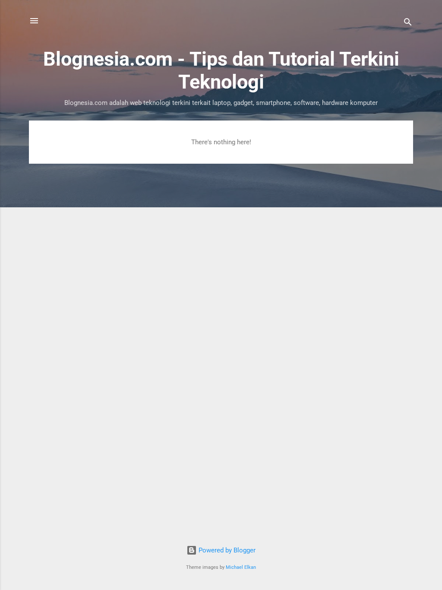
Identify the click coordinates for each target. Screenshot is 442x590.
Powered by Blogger (226, 550)
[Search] (408, 23)
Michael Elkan (241, 567)
